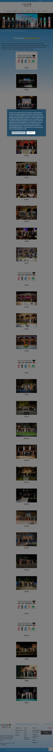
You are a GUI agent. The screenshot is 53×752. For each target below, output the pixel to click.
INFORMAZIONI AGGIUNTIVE (18, 132)
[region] (26, 122)
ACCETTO (31, 132)
